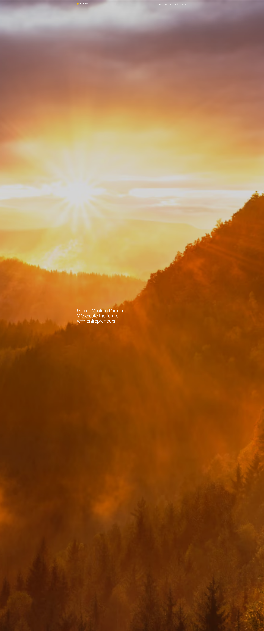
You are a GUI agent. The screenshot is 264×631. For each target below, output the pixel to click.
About (160, 4)
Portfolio (168, 4)
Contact (184, 4)
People (176, 4)
